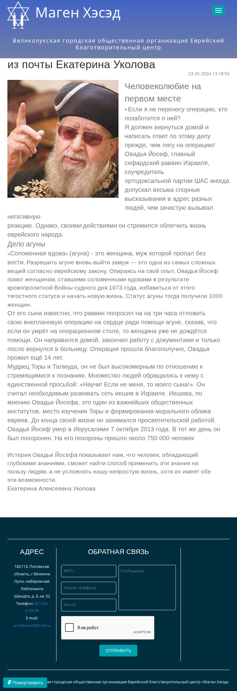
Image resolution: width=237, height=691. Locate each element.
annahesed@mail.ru (32, 625)
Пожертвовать (27, 682)
